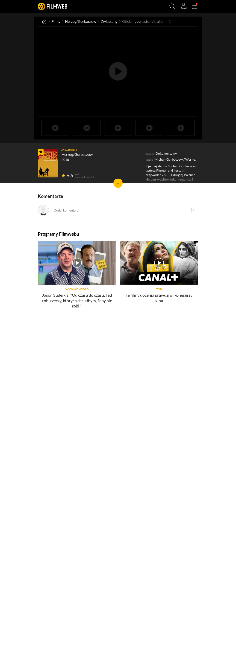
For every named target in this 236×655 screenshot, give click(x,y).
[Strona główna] (44, 21)
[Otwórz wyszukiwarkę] (172, 6)
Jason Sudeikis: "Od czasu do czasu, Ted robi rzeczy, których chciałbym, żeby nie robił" (77, 300)
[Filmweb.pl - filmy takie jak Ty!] (52, 6)
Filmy (56, 21)
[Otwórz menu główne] (194, 6)
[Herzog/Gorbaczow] (48, 163)
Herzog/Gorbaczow (80, 21)
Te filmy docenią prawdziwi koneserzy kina (159, 298)
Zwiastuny (109, 21)
